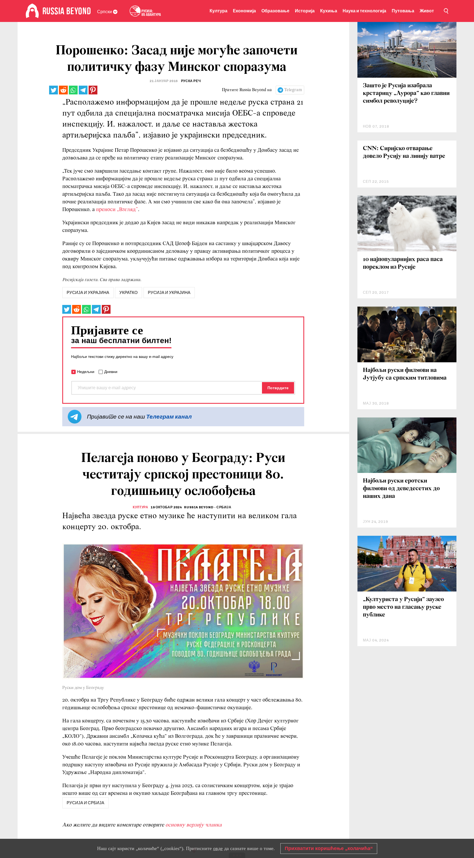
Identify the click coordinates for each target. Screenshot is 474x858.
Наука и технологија (364, 10)
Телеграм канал (169, 416)
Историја (305, 10)
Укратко (128, 292)
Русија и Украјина (169, 292)
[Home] (32, 11)
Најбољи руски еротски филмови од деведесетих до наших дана (401, 489)
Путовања (403, 10)
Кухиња (328, 10)
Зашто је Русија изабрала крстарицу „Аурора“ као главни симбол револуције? (406, 93)
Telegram (293, 90)
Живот (427, 10)
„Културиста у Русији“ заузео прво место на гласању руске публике (403, 607)
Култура (218, 10)
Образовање (275, 10)
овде (218, 848)
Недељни (85, 371)
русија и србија (85, 802)
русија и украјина (88, 292)
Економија (244, 10)
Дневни (110, 371)
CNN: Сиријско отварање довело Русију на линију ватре (404, 152)
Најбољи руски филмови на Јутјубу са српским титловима (405, 374)
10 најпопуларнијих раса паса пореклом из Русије (403, 263)
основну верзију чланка (193, 825)
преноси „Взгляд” (117, 209)
